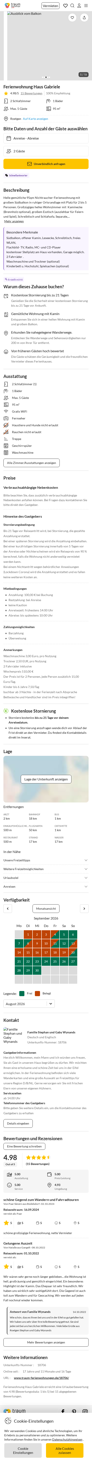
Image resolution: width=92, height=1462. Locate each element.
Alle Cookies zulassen (65, 1450)
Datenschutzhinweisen (67, 1439)
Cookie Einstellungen (23, 1450)
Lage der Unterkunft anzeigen (46, 779)
